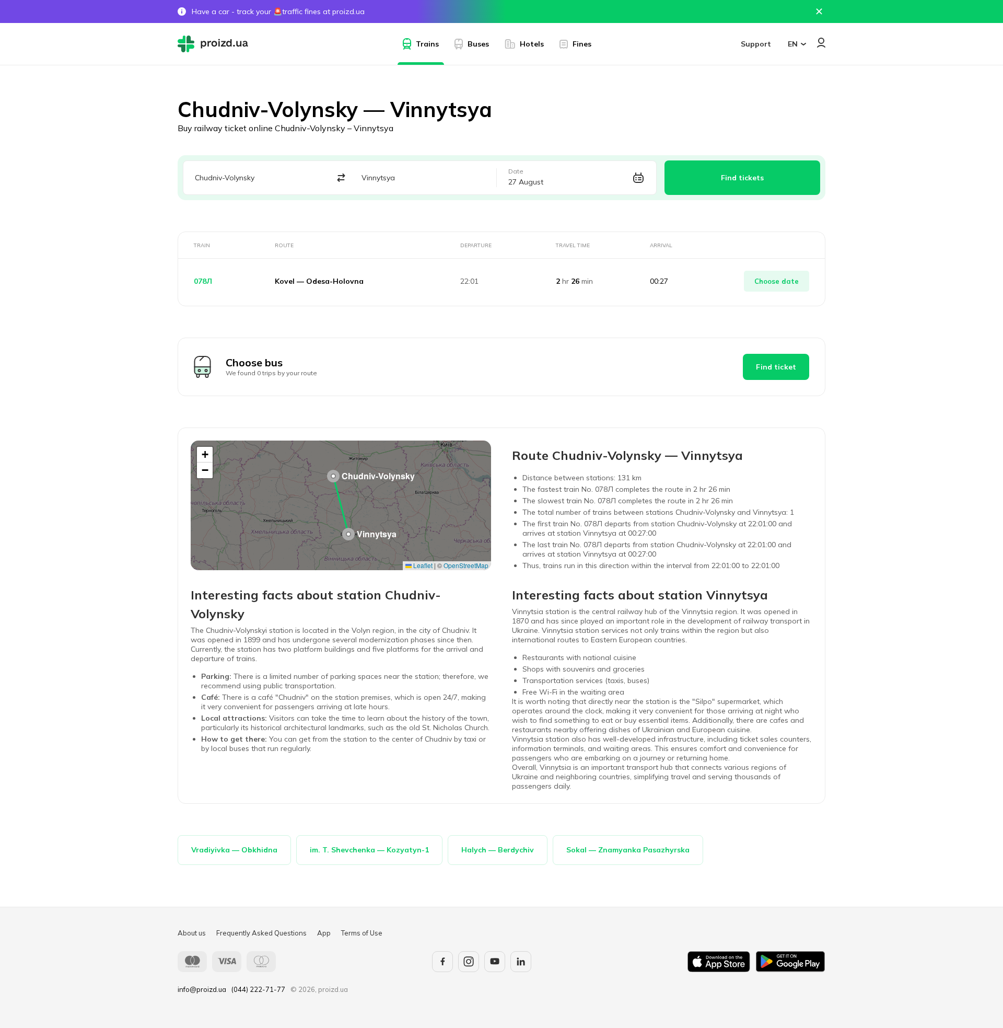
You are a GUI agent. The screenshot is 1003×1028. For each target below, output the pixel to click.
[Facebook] (442, 961)
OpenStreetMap (466, 565)
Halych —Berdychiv (497, 849)
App (324, 933)
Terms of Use (361, 933)
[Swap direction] (341, 178)
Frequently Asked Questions (261, 933)
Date (515, 171)
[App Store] (718, 961)
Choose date (776, 281)
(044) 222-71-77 (258, 989)
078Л (203, 281)
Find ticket (776, 367)
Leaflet (422, 565)
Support (756, 44)
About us (192, 933)
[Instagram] (468, 961)
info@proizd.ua (202, 989)
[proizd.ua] (215, 44)
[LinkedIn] (520, 961)
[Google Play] (790, 961)
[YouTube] (494, 961)
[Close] (819, 11)
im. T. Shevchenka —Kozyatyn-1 (369, 849)
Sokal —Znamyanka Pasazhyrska (628, 849)
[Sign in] (821, 43)
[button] (333, 476)
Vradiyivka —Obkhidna (234, 849)
